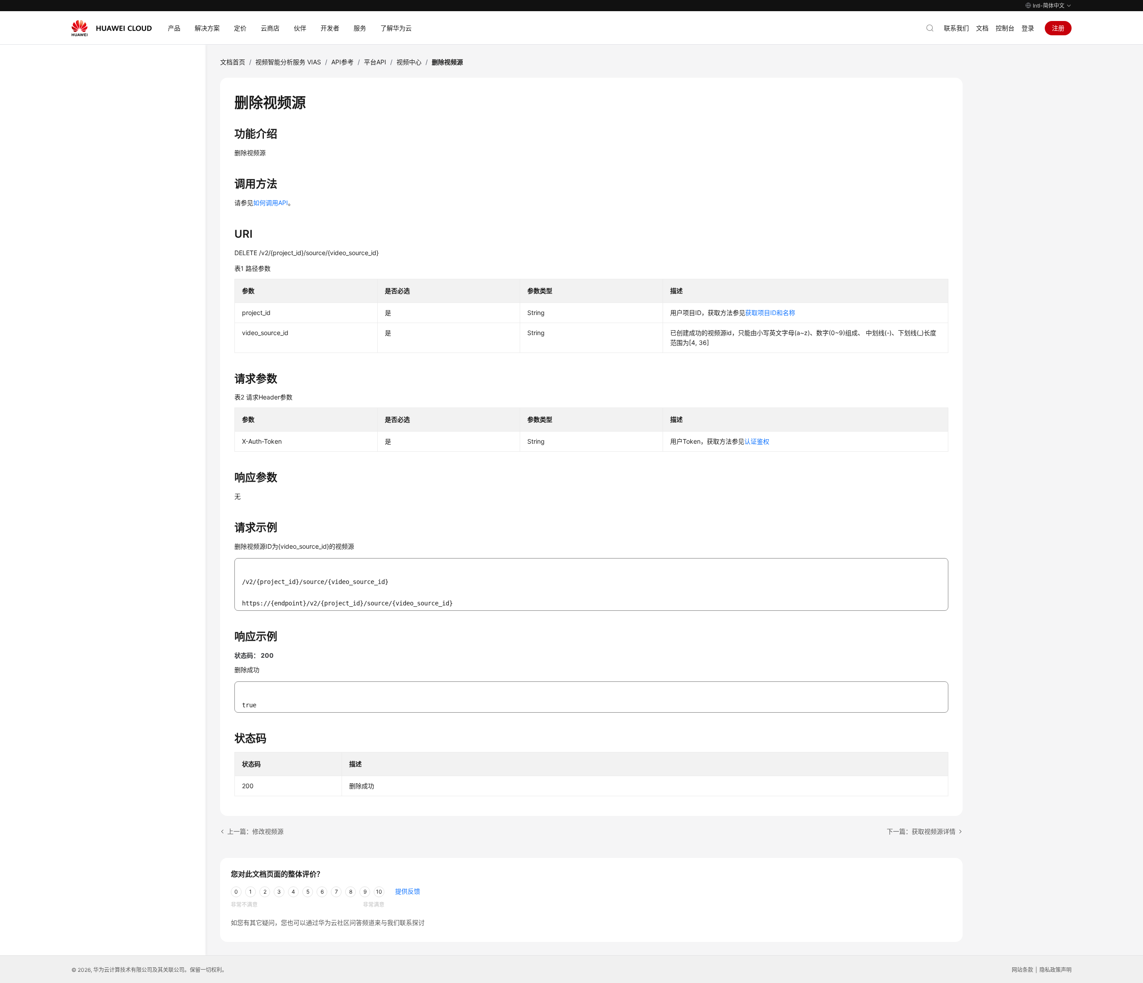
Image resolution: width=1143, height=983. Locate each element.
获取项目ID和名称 (770, 312)
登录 (1028, 28)
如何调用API (270, 202)
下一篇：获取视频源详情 (921, 831)
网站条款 (1022, 969)
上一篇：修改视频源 (255, 831)
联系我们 (956, 28)
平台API (375, 62)
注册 (1058, 28)
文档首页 (232, 62)
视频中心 (408, 62)
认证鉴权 (756, 441)
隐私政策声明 (1055, 969)
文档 (982, 28)
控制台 (1005, 28)
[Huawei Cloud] (111, 28)
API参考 (342, 62)
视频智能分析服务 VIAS (288, 62)
